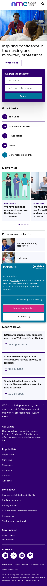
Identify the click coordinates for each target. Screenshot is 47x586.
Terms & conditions (10, 569)
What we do (11, 62)
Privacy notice (9, 506)
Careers (6, 476)
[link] (23, 244)
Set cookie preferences (27, 300)
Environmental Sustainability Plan (19, 495)
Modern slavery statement (33, 564)
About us (7, 481)
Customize (22, 316)
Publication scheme (12, 500)
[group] (16, 196)
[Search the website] (43, 4)
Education (7, 470)
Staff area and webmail (14, 521)
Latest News (8, 535)
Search (23, 96)
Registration (8, 455)
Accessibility (7, 564)
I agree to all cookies (23, 308)
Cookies (17, 564)
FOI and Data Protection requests (19, 511)
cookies (15, 280)
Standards (7, 465)
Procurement (8, 516)
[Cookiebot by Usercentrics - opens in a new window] (33, 267)
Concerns (7, 460)
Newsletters (8, 540)
